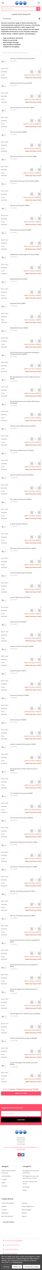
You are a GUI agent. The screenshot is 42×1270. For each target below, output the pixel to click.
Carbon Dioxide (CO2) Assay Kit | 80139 (23, 744)
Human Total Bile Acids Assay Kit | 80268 (23, 1038)
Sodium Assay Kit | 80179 (18, 671)
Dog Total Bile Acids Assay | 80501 (21, 83)
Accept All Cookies (32, 1267)
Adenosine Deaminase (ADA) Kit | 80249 (23, 548)
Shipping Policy (21, 1231)
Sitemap (4, 1186)
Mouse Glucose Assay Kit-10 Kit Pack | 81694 (24, 181)
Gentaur (4, 1210)
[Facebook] (22, 1154)
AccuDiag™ (26, 1187)
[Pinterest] (19, 1154)
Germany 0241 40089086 (13, 1241)
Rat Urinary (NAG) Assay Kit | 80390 (22, 450)
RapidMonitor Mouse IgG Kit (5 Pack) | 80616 (24, 254)
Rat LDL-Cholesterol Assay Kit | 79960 (22, 916)
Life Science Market (8, 1203)
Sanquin (24, 1203)
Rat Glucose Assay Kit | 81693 (19, 205)
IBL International (7, 1216)
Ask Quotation (6, 1176)
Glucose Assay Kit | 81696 (18, 132)
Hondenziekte (8, 1222)
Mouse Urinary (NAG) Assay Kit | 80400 (23, 426)
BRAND (4, 1206)
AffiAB (25, 1190)
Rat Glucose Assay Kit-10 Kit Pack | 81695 (23, 156)
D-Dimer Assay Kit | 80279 (18, 524)
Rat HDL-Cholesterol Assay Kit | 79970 (22, 891)
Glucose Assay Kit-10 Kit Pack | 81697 (22, 107)
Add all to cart (21, 1093)
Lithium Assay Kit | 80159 (18, 720)
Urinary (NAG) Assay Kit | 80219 (20, 597)
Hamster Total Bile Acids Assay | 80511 (22, 58)
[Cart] (39, 3)
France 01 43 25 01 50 (12, 1245)
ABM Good (5, 1213)
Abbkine (24, 1213)
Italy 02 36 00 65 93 (11, 1249)
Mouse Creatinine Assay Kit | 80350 (22, 475)
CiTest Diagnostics (28, 1206)
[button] (39, 19)
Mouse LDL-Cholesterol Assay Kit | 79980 (23, 867)
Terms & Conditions (21, 1229)
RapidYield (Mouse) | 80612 (18, 279)
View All (24, 1216)
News (3, 1183)
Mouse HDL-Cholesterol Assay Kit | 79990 (23, 842)
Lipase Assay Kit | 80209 (18, 622)
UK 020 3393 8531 (11, 1254)
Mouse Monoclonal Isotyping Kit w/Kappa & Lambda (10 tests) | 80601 (24, 353)
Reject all (17, 1267)
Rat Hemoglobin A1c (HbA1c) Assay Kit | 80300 (25, 1013)
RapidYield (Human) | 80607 (19, 328)
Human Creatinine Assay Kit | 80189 (21, 646)
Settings (6, 1267)
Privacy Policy (21, 1236)
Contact (4, 1179)
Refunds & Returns (21, 1234)
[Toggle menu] (3, 3)
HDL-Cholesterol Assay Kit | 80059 (21, 818)
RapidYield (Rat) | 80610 (17, 303)
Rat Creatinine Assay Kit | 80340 (21, 499)
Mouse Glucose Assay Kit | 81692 (20, 230)
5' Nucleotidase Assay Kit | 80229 (21, 573)
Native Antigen (26, 1210)
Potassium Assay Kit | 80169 (19, 695)
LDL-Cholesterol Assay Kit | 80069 (21, 793)
